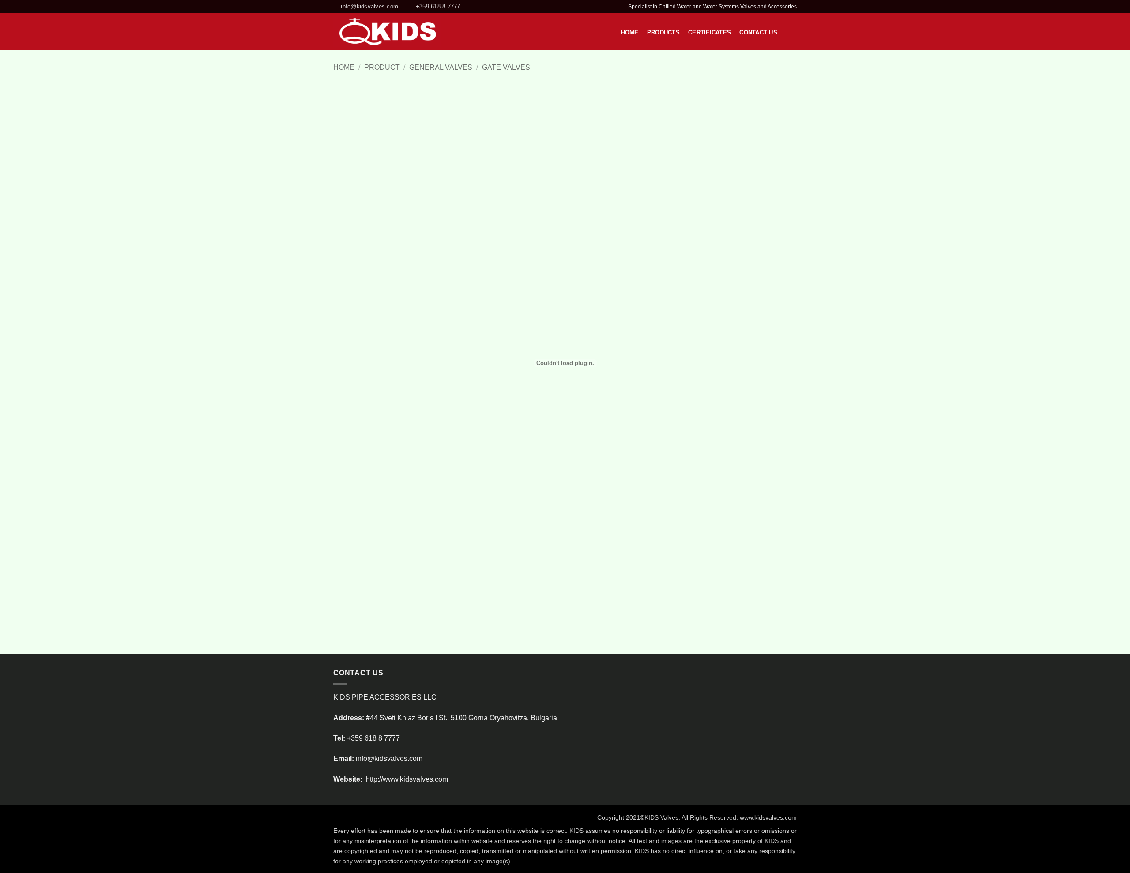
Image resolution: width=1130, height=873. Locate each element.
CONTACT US (758, 32)
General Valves (440, 67)
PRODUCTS (663, 32)
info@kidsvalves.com (389, 758)
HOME (630, 32)
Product (382, 67)
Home (343, 67)
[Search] (789, 32)
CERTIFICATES (709, 32)
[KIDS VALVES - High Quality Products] (387, 31)
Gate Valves (506, 67)
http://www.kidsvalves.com (406, 779)
